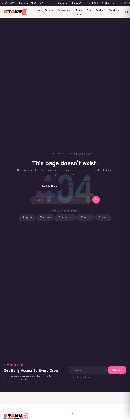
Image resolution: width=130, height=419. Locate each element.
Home (37, 10)
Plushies (47, 217)
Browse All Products (80, 186)
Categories (65, 10)
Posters (87, 217)
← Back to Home (48, 186)
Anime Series (79, 12)
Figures (29, 217)
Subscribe (117, 370)
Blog (89, 10)
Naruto (105, 217)
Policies (114, 10)
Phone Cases (67, 217)
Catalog (49, 10)
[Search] (126, 12)
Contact (100, 10)
